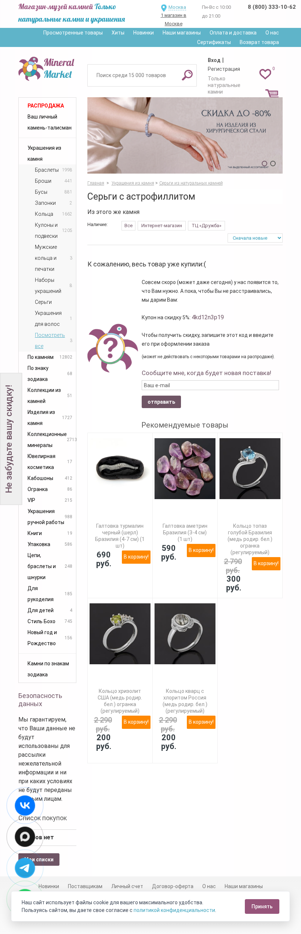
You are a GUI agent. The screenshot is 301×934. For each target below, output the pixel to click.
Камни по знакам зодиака (48, 669)
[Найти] (187, 74)
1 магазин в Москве (173, 19)
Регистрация (224, 69)
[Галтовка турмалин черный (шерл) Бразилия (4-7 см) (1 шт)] (120, 468)
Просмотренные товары (73, 33)
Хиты (118, 33)
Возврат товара (259, 42)
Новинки (143, 33)
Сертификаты (214, 42)
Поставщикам (85, 886)
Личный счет (127, 886)
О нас (272, 33)
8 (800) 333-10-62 (272, 7)
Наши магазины (182, 33)
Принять (262, 906)
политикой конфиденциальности (174, 910)
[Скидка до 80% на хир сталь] (185, 135)
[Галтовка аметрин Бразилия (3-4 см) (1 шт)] (185, 468)
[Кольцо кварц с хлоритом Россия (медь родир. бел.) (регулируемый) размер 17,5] (185, 633)
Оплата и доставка (233, 33)
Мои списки (39, 859)
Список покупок (42, 818)
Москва (177, 7)
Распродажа (46, 106)
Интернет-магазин (161, 225)
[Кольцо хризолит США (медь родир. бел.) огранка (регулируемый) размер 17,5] (120, 633)
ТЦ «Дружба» (206, 225)
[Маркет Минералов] (47, 67)
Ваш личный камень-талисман (50, 122)
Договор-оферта (172, 886)
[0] (265, 74)
